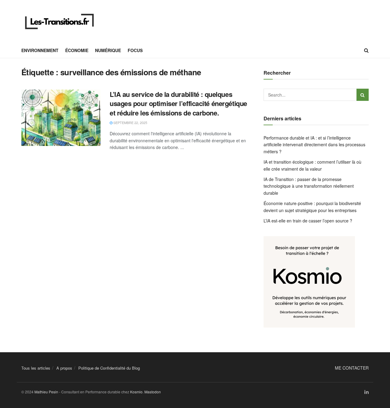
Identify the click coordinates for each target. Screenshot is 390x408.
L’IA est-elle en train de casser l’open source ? (308, 221)
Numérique (108, 50)
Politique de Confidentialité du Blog (109, 368)
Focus (135, 50)
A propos (64, 368)
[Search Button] (366, 50)
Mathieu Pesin (46, 391)
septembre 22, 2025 (129, 122)
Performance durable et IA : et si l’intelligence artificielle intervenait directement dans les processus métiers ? (314, 144)
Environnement (39, 50)
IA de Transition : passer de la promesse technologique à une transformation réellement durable (309, 186)
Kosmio (136, 391)
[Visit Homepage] (59, 21)
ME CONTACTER (352, 368)
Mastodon (152, 391)
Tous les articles (35, 368)
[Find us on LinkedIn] (366, 392)
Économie (76, 50)
